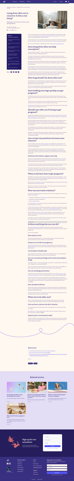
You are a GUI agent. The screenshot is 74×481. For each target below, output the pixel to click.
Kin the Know (35, 463)
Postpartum (22, 1)
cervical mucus (44, 197)
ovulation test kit (36, 201)
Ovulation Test (33, 203)
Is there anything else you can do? (13, 64)
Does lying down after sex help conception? (13, 40)
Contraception (20, 467)
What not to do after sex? (13, 67)
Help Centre (35, 474)
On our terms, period (37, 465)
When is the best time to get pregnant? (13, 58)
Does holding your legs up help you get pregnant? (13, 47)
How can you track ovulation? (13, 61)
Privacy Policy (34, 479)
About (61, 1)
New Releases (20, 471)
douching (31, 311)
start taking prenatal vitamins (52, 35)
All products (19, 461)
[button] (29, 1)
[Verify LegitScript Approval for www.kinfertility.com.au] (8, 468)
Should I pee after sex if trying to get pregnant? (13, 51)
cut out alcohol (43, 35)
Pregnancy (15, 1)
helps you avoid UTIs (51, 115)
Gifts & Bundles (20, 469)
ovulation (39, 182)
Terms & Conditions (39, 479)
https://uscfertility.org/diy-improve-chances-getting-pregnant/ (42, 350)
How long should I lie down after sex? (14, 44)
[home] (4, 2)
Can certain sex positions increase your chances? (12, 55)
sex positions (45, 143)
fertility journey (36, 227)
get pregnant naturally (59, 43)
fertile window (59, 178)
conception (63, 158)
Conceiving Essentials (53, 208)
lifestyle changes (31, 246)
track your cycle (40, 212)
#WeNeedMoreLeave (37, 467)
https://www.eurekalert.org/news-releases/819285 (39, 352)
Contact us (35, 472)
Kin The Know (9, 7)
